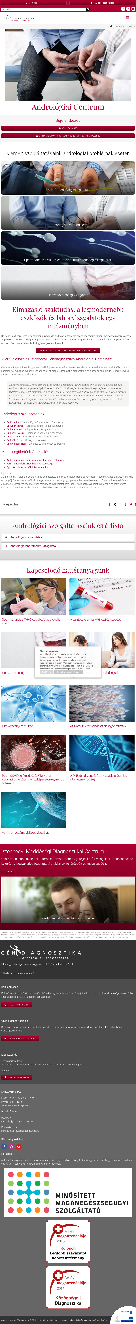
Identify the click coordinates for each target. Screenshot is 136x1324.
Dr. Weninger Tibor (16, 443)
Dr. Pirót (11, 440)
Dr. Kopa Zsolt (14, 422)
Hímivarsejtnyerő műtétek (18, 726)
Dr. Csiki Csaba (14, 436)
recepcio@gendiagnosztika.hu (17, 1121)
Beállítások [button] (46, 672)
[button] (68, 537)
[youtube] (133, 9)
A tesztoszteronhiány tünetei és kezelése (95, 619)
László (18, 440)
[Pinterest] (130, 505)
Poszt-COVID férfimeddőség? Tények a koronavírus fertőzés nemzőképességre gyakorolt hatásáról (33, 779)
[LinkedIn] (120, 505)
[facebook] (123, 9)
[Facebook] (109, 505)
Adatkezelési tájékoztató (78, 1320)
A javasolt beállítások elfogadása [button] (68, 672)
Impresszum (64, 1320)
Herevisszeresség (13, 673)
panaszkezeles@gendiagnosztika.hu (20, 1130)
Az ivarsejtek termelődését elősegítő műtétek (98, 726)
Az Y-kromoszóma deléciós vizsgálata (26, 832)
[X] (114, 505)
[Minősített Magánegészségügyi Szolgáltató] (68, 1169)
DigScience (112, 1320)
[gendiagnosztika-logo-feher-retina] (41, 943)
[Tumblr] (125, 505)
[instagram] (128, 9)
